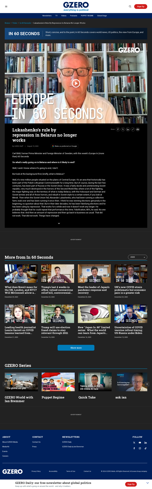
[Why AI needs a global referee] (132, 382)
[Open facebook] (134, 448)
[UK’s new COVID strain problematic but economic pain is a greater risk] (130, 273)
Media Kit (5, 447)
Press (34, 447)
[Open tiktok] (145, 448)
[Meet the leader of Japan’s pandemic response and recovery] (94, 273)
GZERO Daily (66, 442)
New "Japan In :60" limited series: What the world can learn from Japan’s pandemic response (94, 331)
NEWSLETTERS (70, 436)
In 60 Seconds (25, 23)
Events (4, 451)
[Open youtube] (140, 442)
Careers (5, 456)
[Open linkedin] (145, 442)
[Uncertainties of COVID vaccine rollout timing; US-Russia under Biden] (130, 313)
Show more (76, 347)
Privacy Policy (36, 471)
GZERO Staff (18, 146)
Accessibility (53, 471)
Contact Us (36, 442)
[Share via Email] (138, 129)
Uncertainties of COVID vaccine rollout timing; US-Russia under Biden (128, 330)
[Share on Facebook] (118, 129)
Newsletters (47, 16)
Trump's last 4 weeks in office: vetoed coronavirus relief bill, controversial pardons (57, 291)
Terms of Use (70, 471)
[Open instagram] (140, 448)
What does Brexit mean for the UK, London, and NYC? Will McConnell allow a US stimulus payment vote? (21, 292)
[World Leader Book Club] (58, 382)
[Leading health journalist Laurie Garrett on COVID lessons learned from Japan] (21, 313)
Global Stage (102, 16)
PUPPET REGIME (87, 16)
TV (56, 16)
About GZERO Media (10, 442)
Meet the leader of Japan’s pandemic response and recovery (93, 289)
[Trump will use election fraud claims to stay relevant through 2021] (57, 313)
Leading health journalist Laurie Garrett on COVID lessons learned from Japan (20, 331)
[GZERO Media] (76, 6)
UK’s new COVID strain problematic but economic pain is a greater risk (130, 289)
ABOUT (6, 436)
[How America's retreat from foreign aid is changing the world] (21, 382)
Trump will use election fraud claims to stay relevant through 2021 (55, 330)
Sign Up (131, 484)
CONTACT (37, 436)
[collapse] (147, 483)
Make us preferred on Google (66, 146)
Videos (63, 16)
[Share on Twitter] (123, 129)
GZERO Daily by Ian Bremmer (73, 447)
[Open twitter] (134, 442)
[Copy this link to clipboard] (133, 129)
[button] (140, 6)
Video (14, 23)
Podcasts (73, 16)
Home (7, 23)
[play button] (76, 83)
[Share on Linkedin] (128, 129)
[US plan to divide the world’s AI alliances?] (95, 382)
